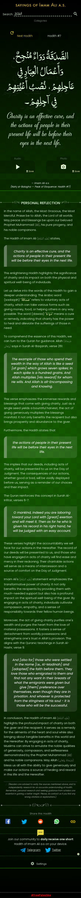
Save (31, 171)
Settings (38, 864)
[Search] (75, 14)
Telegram (33, 850)
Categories (40, 20)
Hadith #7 (54, 36)
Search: (8, 14)
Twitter (56, 850)
